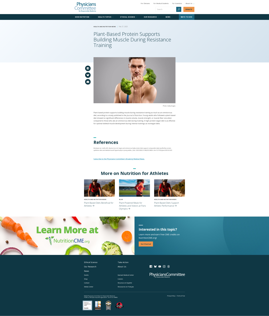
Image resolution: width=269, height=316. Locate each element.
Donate (188, 9)
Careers (120, 279)
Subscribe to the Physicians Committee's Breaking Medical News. (119, 159)
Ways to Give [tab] (186, 17)
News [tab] (168, 17)
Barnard (126, 275)
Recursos (125, 283)
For (161, 3)
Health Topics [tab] (104, 17)
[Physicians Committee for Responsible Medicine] (85, 7)
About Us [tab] (189, 3)
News (86, 271)
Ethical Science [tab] (127, 17)
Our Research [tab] (150, 17)
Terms (181, 296)
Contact (86, 283)
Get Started (146, 244)
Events (86, 275)
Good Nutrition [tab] (82, 17)
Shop (86, 279)
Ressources (126, 287)
